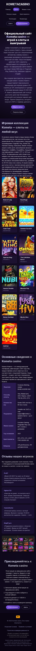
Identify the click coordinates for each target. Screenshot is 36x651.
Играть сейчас (18, 107)
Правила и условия (25, 627)
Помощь (8, 9)
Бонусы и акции (11, 14)
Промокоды (23, 19)
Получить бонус (18, 112)
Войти (10, 23)
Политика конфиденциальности (18, 630)
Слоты (16, 9)
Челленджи (12, 19)
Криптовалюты (24, 14)
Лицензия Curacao (11, 627)
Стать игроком (22, 23)
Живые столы (26, 9)
